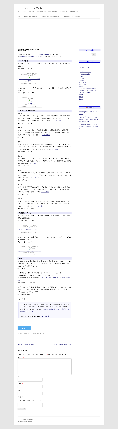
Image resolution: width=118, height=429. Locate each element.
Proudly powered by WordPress (25, 421)
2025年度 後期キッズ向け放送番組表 (50, 16)
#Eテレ (23, 311)
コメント (21, 357)
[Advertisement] (59, 31)
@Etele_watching (44, 54)
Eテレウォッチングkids (30, 8)
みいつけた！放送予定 (85, 92)
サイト (19, 390)
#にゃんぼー (45, 309)
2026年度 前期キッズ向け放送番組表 (71, 16)
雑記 (80, 101)
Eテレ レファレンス (84, 67)
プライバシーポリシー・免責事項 (25, 419)
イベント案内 (57, 120)
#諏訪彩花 (52, 309)
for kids (81, 70)
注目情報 (81, 97)
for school (81, 80)
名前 (20, 376)
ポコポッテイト (85, 76)
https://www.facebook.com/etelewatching (30, 56)
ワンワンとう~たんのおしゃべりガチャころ (29, 229)
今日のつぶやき (28, 333)
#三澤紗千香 (59, 309)
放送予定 (81, 86)
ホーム (19, 16)
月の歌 (82, 78)
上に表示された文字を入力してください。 (30, 400)
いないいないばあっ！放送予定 (88, 88)
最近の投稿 (90, 107)
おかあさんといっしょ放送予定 (88, 90)
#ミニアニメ (29, 311)
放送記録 (81, 95)
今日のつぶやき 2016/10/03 (26, 344)
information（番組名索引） (31, 16)
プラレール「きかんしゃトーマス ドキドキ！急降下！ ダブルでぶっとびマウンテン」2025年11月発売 (89, 119)
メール (20, 383)
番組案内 (81, 99)
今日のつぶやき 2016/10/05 (63, 344)
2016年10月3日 (45, 316)
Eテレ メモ (81, 65)
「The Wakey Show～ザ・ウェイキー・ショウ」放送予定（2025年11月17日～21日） (89, 126)
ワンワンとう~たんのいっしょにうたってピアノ (29, 251)
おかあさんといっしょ (85, 72)
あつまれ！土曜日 (85, 74)
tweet (25, 328)
